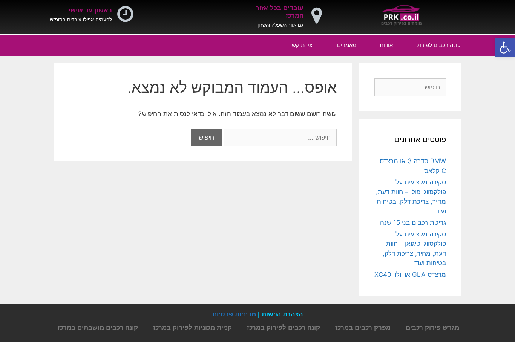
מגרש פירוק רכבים (432, 327)
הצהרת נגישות (282, 314)
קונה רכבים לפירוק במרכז (283, 327)
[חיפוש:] (279, 137)
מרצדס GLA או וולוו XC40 (410, 274)
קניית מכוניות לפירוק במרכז (192, 327)
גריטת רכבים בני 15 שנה (413, 222)
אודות (386, 45)
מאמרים (346, 45)
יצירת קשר (301, 45)
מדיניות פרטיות (234, 314)
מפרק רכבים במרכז (363, 327)
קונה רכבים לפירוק (438, 45)
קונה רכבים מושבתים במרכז (98, 327)
